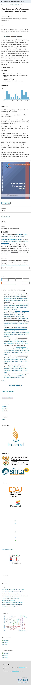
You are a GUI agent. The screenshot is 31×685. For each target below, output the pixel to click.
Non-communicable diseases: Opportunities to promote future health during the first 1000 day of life (16, 339)
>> (4, 380)
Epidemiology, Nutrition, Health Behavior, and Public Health (15, 596)
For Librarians (5, 410)
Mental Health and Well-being (8, 600)
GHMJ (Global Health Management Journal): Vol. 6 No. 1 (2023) (16, 361)
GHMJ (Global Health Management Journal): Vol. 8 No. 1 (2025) (16, 323)
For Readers (4, 406)
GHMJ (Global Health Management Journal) (14, 1)
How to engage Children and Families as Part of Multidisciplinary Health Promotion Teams (16, 312)
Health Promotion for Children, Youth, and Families (13, 589)
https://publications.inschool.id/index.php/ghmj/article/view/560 (15, 265)
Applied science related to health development (12, 604)
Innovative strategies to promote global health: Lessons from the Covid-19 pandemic (16, 305)
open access (22, 667)
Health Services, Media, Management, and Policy (12, 591)
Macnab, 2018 (6, 203)
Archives (7, 4)
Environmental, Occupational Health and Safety (12, 602)
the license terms (14, 252)
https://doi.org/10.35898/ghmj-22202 (13, 36)
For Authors (4, 408)
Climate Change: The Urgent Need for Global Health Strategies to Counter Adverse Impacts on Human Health (16, 320)
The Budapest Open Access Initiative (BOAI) (12, 241)
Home (2, 4)
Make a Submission (7, 398)
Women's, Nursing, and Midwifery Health (11, 598)
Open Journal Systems (7, 549)
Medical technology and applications (10, 606)
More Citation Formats (7, 267)
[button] (4, 279)
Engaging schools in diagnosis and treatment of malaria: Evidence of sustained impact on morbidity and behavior (16, 348)
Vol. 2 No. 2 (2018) (15, 4)
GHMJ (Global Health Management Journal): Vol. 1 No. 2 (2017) (16, 352)
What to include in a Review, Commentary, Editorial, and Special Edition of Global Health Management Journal (16, 357)
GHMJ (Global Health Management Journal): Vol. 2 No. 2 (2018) (16, 370)
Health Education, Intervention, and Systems (11, 593)
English (4, 419)
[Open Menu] (1, 1)
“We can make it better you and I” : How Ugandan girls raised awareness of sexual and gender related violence (16, 296)
